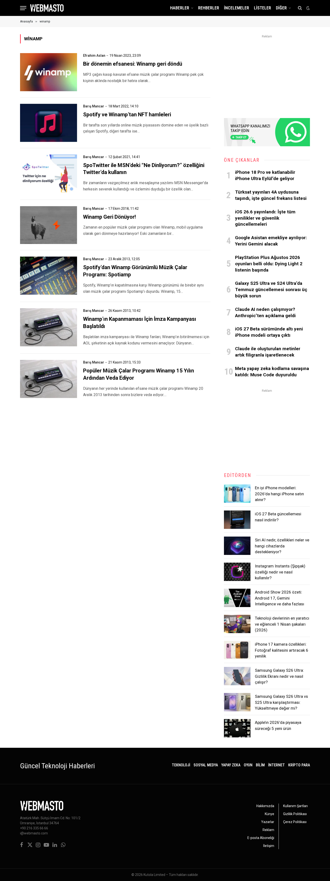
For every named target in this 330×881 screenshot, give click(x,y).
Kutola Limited (154, 875)
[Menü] (23, 8)
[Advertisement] (267, 73)
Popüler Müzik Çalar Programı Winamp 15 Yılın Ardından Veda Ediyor (138, 374)
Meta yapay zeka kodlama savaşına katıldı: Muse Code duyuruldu (272, 372)
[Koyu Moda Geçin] (307, 8)
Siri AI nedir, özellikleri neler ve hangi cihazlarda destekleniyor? (282, 546)
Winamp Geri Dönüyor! (109, 217)
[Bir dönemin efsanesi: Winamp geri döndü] (48, 72)
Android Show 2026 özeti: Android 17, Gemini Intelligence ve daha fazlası (279, 598)
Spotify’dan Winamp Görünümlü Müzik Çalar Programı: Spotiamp (135, 271)
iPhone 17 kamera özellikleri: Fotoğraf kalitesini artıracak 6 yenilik (281, 650)
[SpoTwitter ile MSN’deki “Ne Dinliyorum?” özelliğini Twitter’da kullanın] (48, 173)
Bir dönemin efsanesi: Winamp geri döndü (132, 64)
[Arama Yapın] (300, 8)
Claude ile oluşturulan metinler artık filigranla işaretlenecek (267, 352)
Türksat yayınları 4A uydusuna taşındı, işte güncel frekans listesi (271, 195)
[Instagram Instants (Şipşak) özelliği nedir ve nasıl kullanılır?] (237, 572)
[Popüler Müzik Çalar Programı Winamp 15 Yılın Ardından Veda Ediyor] (48, 379)
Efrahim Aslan (94, 55)
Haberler (179, 7)
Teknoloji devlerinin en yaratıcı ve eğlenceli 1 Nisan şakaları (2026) (282, 624)
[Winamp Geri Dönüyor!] (48, 225)
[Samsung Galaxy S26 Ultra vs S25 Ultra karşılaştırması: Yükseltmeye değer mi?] (237, 702)
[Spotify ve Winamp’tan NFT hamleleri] (48, 123)
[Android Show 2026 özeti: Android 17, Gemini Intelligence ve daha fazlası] (237, 598)
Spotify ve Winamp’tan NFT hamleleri (127, 115)
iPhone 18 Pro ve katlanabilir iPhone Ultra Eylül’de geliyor (265, 175)
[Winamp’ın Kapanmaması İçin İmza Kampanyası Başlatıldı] (48, 327)
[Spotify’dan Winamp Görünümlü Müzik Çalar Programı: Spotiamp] (48, 276)
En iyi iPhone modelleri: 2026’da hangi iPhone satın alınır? (279, 493)
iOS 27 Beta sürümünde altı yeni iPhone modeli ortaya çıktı (269, 332)
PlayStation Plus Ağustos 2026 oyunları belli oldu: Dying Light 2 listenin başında (268, 264)
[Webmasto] (47, 8)
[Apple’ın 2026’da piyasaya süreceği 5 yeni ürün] (237, 728)
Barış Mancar (93, 106)
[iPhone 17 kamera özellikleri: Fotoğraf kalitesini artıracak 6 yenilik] (237, 650)
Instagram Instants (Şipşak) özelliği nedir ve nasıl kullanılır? (280, 572)
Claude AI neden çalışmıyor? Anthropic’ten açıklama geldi (265, 312)
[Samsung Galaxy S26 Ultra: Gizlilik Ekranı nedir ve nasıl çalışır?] (237, 676)
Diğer (281, 7)
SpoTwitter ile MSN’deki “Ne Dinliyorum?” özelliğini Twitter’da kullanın (143, 168)
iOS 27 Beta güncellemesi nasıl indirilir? (278, 516)
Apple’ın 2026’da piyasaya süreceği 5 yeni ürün (278, 725)
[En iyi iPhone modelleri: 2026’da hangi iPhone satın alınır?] (237, 493)
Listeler (262, 7)
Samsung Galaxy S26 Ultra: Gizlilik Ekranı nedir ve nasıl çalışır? (279, 676)
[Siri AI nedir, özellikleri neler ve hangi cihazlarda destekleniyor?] (237, 546)
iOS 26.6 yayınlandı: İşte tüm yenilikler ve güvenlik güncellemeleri (265, 218)
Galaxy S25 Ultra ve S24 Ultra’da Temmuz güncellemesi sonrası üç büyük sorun (271, 289)
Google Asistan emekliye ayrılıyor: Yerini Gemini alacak (271, 241)
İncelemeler (236, 7)
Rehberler (208, 7)
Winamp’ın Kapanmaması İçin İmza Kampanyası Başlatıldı (139, 322)
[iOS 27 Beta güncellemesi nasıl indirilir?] (237, 519)
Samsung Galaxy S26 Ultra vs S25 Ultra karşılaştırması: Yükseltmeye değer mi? (281, 702)
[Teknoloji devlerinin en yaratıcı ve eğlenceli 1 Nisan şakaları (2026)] (237, 624)
